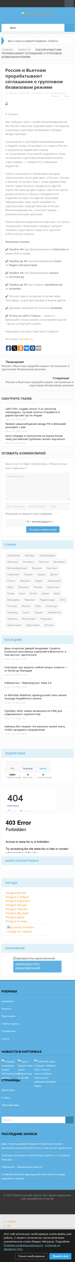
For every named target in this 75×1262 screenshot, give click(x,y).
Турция (38, 612)
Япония (49, 625)
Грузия (42, 574)
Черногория (14, 625)
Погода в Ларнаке (16, 909)
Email (67, 96)
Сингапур (51, 606)
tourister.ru (26, 339)
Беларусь (28, 561)
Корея (45, 593)
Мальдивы (13, 599)
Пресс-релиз (8, 1016)
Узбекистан (54, 612)
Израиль (25, 580)
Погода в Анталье (16, 921)
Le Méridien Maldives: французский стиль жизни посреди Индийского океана (35, 696)
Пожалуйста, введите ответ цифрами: (28, 513)
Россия (26, 606)
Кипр (22, 593)
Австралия (13, 555)
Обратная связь (10, 1105)
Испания (23, 587)
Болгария (59, 561)
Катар (10, 593)
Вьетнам (52, 568)
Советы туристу (10, 1023)
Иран (10, 587)
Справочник (8, 1031)
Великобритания (17, 568)
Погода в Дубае (14, 917)
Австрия (29, 555)
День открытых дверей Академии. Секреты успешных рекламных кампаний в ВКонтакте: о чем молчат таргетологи (35, 652)
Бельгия (44, 561)
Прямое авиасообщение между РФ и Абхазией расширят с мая (35, 425)
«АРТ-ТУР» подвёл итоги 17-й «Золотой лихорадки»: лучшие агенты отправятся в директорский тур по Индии (32, 412)
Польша (12, 606)
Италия (38, 587)
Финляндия (29, 618)
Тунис (25, 612)
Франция (46, 618)
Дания (54, 574)
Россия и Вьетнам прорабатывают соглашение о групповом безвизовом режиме (35, 367)
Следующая (61, 378)
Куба (57, 593)
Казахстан (53, 587)
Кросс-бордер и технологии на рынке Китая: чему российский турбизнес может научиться (35, 437)
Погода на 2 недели (19, 931)
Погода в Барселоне (17, 901)
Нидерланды (47, 599)
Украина (12, 618)
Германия (13, 574)
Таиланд (12, 612)
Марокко (30, 599)
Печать (55, 96)
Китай (33, 593)
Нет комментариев (55, 93)
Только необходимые (31, 1256)
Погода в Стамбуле (17, 897)
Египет (11, 580)
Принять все (60, 1256)
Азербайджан (47, 555)
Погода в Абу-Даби (17, 913)
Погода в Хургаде (16, 905)
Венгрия (37, 568)
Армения (12, 561)
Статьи (5, 1038)
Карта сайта (8, 1090)
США (38, 606)
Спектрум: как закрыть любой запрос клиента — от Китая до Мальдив (36, 669)
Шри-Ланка (33, 625)
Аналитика (7, 1001)
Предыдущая (15, 362)
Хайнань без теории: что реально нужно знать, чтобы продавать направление (35, 728)
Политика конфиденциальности (23, 1245)
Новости (39, 93)
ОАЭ (62, 599)
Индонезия (54, 580)
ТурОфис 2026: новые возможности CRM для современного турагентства (33, 712)
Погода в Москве (15, 893)
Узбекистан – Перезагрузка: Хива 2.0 (27, 683)
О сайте (5, 1097)
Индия (39, 580)
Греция (28, 574)
